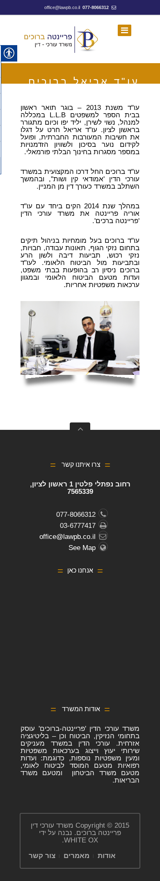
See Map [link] (82, 548)
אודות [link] (107, 856)
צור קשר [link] (42, 856)
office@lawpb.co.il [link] (62, 7)
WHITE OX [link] (81, 840)
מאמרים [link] (76, 856)
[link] (62, 39)
